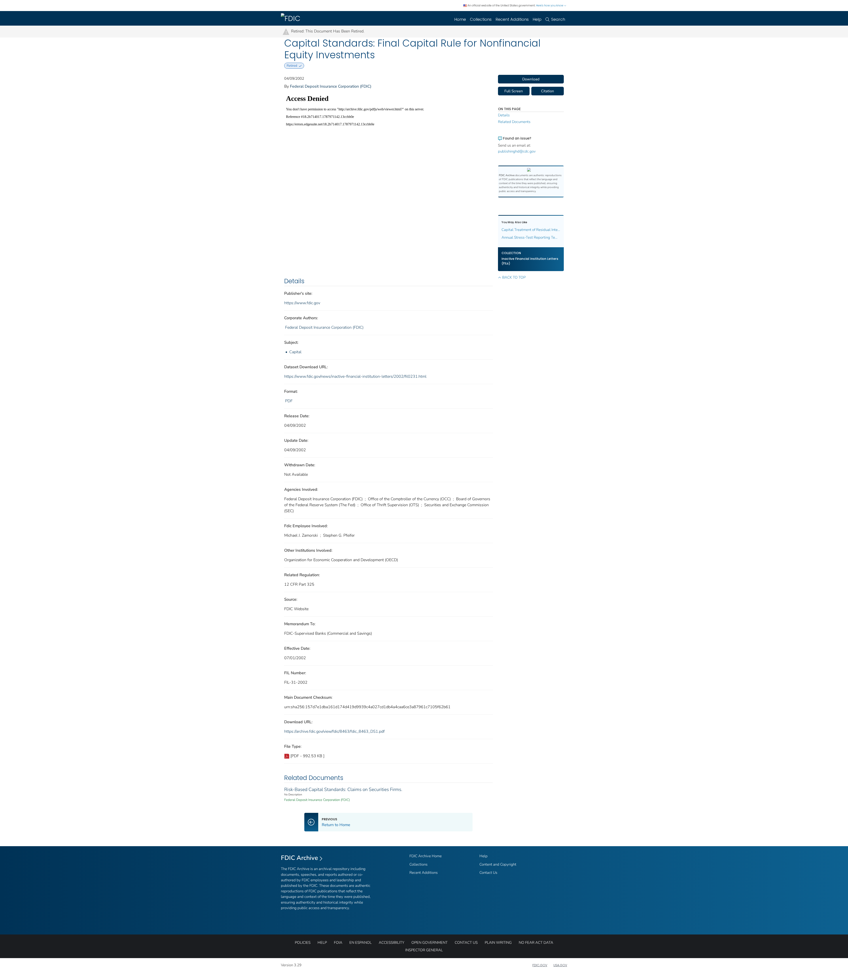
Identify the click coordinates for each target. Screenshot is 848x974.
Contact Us (488, 872)
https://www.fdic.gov (302, 303)
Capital (295, 352)
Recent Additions (512, 19)
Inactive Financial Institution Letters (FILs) (530, 261)
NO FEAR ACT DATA (536, 942)
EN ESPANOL (360, 942)
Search (558, 19)
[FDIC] (291, 18)
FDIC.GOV (539, 965)
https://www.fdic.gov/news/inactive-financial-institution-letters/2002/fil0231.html (355, 376)
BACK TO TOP (514, 277)
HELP (322, 942)
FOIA (338, 942)
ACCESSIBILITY (391, 942)
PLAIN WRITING (498, 942)
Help (537, 19)
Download (530, 79)
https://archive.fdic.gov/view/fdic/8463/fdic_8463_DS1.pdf (334, 731)
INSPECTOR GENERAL (424, 950)
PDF (289, 401)
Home (460, 19)
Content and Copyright (497, 864)
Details (504, 115)
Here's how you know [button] (550, 5)
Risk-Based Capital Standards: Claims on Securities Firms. (343, 789)
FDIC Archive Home (425, 856)
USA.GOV (560, 965)
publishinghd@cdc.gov (517, 151)
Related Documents (514, 121)
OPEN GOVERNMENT (429, 942)
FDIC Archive (299, 858)
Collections (481, 19)
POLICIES (302, 942)
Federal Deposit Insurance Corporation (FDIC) (330, 86)
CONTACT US (466, 942)
